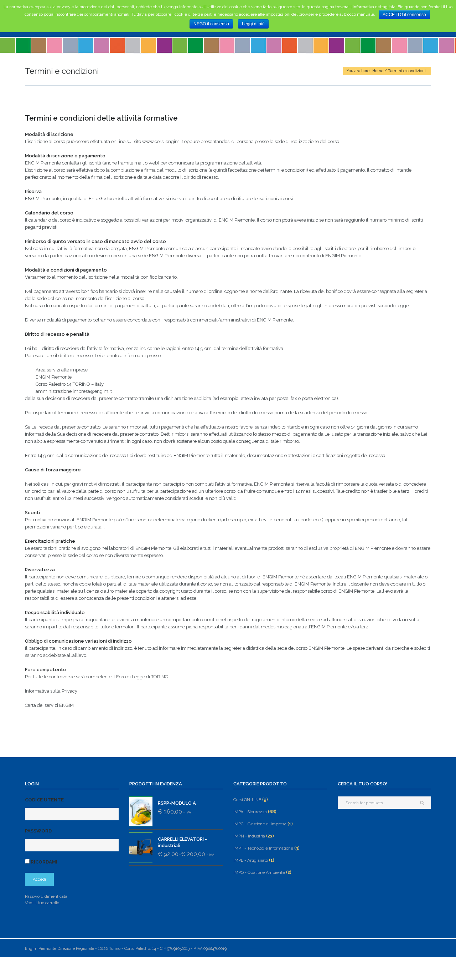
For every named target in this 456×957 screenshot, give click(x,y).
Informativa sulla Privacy (51, 691)
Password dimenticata (46, 896)
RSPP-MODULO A (177, 803)
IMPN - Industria (249, 836)
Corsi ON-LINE (247, 799)
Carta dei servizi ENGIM (49, 705)
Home (377, 71)
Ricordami (43, 862)
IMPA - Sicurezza (250, 811)
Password (38, 831)
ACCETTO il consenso (404, 14)
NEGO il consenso (211, 23)
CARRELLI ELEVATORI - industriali (182, 842)
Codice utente (44, 799)
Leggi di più (253, 23)
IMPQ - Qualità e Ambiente (259, 872)
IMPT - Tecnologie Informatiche (263, 848)
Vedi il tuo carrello (42, 902)
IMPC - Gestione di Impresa (259, 823)
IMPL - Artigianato (250, 860)
